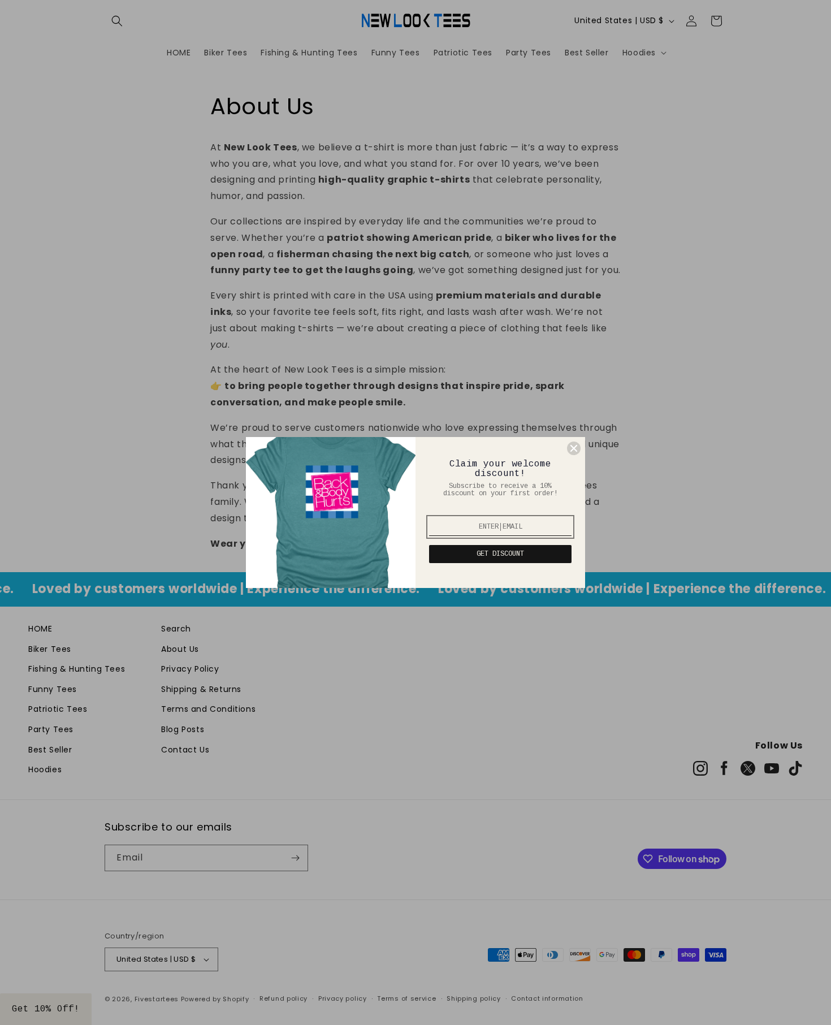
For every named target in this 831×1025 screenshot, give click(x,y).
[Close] (574, 448)
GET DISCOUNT (500, 554)
